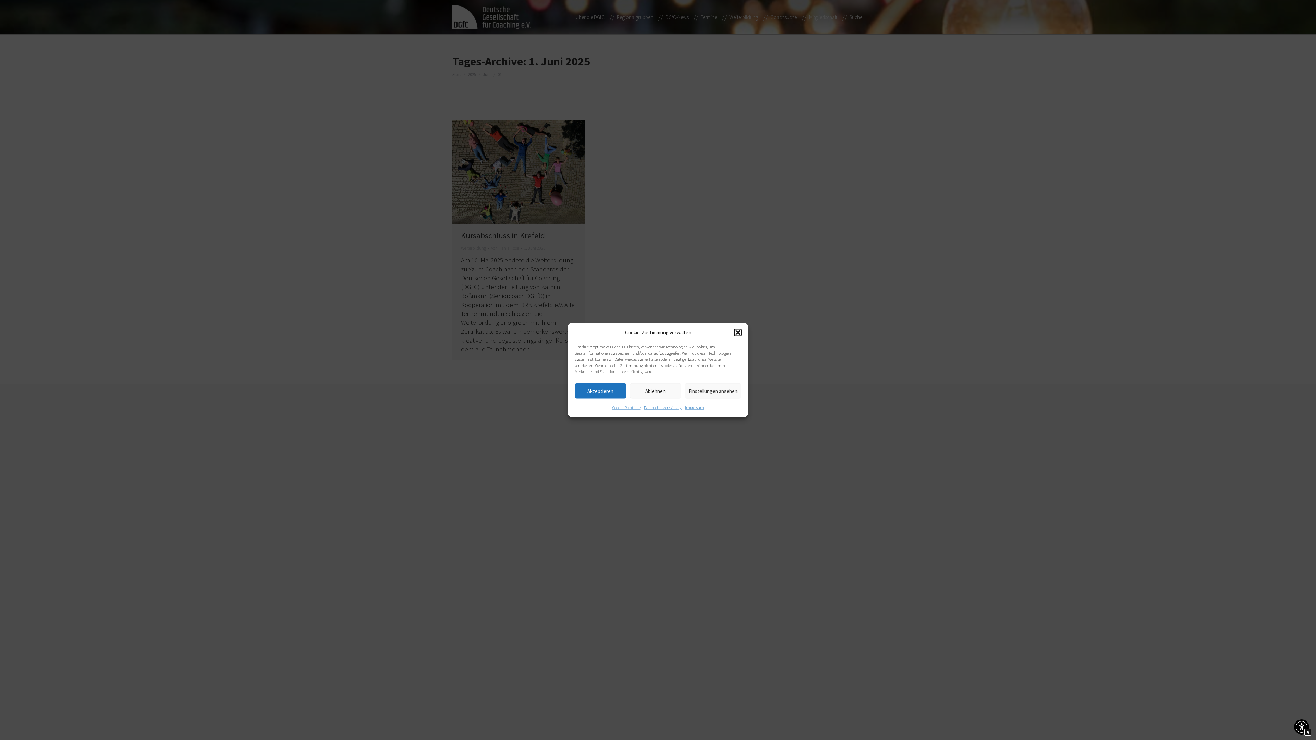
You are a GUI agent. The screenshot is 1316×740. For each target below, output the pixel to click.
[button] (737, 332)
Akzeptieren (600, 390)
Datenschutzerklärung (663, 407)
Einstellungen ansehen (713, 390)
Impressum (694, 407)
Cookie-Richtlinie (626, 407)
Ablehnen (655, 390)
